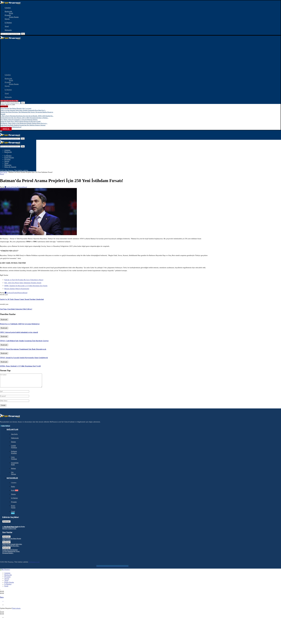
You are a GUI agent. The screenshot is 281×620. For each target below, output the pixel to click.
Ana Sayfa (3, 172)
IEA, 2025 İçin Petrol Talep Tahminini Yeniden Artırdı (22, 283)
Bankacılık (8, 11)
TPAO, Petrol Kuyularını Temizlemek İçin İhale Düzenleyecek (23, 349)
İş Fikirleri (8, 22)
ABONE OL (6, 129)
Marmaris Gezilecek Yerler (9, 528)
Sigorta (7, 19)
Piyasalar (8, 15)
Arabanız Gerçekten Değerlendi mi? (11, 127)
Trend (7, 26)
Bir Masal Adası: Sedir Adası (9, 527)
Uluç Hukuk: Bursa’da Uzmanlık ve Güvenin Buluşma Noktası (19, 119)
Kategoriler (12, 478)
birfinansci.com (34, 562)
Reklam (13, 468)
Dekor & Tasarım (10, 167)
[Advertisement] (140, 57)
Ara (23, 34)
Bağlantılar (12, 429)
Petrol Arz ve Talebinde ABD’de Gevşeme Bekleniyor (20, 324)
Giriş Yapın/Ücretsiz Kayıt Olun (9, 101)
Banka (13, 486)
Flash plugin (16, 608)
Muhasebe (8, 30)
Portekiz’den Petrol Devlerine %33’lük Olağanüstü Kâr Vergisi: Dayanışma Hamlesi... (11, 551)
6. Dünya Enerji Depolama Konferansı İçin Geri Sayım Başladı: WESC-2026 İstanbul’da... (26, 116)
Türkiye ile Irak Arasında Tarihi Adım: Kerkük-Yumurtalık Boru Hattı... (12, 545)
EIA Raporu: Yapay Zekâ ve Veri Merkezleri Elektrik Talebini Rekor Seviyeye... (24, 123)
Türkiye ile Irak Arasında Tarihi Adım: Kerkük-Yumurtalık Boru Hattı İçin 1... (23, 110)
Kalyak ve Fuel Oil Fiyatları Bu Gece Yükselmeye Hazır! (23, 280)
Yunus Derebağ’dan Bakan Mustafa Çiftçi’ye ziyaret (15, 108)
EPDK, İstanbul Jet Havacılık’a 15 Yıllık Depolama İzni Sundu (25, 286)
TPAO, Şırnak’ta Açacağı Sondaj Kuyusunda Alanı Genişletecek (24, 358)
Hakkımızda (15, 438)
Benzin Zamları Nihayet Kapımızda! (16, 289)
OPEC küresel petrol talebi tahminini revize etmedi (19, 332)
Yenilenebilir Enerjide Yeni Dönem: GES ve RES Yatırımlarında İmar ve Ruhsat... (24, 117)
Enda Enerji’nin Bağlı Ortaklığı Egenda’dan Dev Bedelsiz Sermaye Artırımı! (23, 125)
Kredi (11, 13)
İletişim (13, 442)
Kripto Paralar (14, 17)
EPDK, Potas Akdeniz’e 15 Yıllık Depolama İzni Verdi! (20, 366)
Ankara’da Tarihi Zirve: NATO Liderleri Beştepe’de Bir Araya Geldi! (20, 121)
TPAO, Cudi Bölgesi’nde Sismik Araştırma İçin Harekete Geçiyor (24, 341)
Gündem (8, 8)
